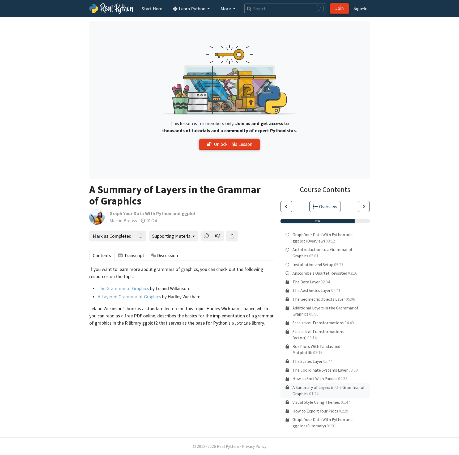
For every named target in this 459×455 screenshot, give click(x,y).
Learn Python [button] (192, 9)
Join (339, 8)
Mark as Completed (112, 236)
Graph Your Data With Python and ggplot (152, 213)
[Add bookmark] (140, 236)
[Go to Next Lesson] (364, 206)
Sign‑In (360, 8)
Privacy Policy (254, 446)
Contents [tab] (102, 255)
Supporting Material (172, 236)
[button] (206, 236)
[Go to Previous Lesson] (286, 206)
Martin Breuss (123, 221)
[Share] (232, 236)
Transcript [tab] (134, 255)
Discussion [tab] (167, 255)
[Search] (248, 8)
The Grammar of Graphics (123, 288)
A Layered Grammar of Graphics (129, 297)
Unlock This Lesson (233, 144)
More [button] (226, 9)
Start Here (152, 9)
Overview (328, 206)
